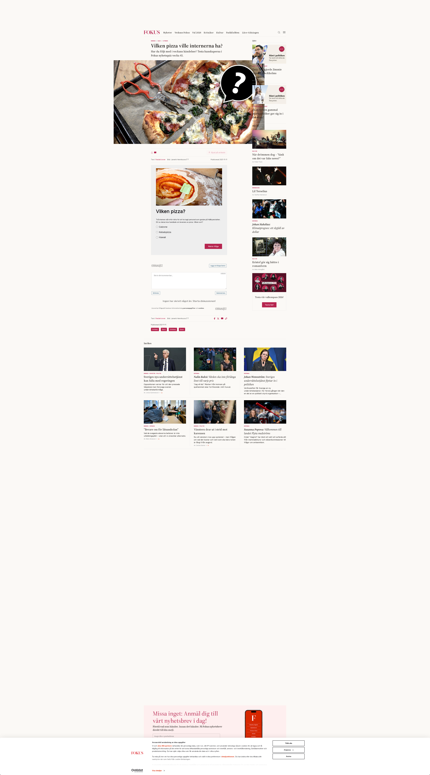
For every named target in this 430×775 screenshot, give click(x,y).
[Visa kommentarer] (155, 152)
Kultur (219, 32)
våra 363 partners (165, 746)
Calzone (163, 227)
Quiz (159, 41)
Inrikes (153, 41)
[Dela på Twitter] (218, 318)
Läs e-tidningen (250, 32)
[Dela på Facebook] (214, 318)
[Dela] (152, 152)
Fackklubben (232, 32)
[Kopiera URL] (226, 318)
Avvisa (288, 756)
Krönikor (209, 32)
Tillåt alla (288, 743)
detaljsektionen (227, 757)
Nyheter (167, 32)
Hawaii (162, 237)
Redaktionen (161, 159)
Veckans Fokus (182, 32)
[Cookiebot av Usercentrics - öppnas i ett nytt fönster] (137, 770)
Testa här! (269, 305)
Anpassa (287, 750)
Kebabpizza (165, 232)
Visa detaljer (157, 771)
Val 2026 (196, 32)
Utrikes (165, 41)
